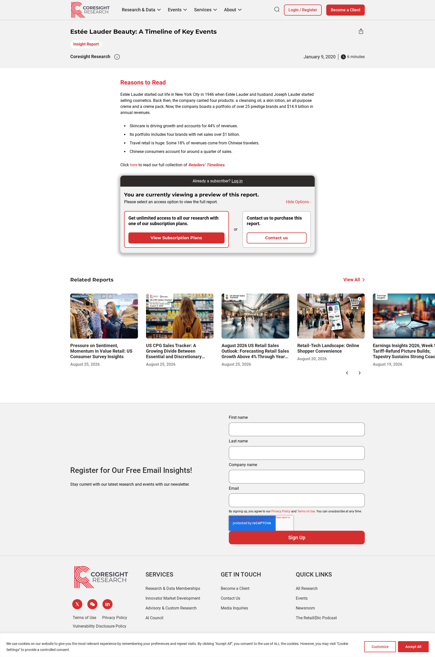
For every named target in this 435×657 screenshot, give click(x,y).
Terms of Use (306, 511)
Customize (380, 647)
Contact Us (230, 598)
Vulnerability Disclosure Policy (99, 626)
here (133, 164)
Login (293, 10)
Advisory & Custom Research (171, 608)
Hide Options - (298, 201)
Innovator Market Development (173, 598)
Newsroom (305, 608)
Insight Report (86, 44)
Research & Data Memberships (173, 588)
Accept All (413, 647)
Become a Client (345, 10)
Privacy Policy (281, 511)
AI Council (154, 617)
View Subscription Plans (176, 237)
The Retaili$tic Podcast (316, 617)
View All (351, 279)
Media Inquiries (234, 608)
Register (309, 10)
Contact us (276, 237)
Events (302, 598)
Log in (237, 181)
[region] (217, 645)
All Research (307, 588)
